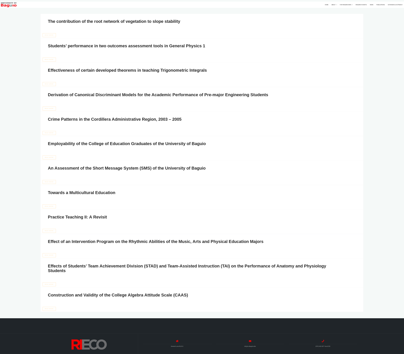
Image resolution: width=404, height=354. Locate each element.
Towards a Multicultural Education (81, 192)
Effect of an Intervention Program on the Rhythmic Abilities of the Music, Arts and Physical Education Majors (155, 241)
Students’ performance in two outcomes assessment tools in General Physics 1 (126, 46)
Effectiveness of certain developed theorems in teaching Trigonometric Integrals (127, 70)
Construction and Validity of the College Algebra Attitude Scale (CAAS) (118, 295)
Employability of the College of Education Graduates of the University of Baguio (127, 143)
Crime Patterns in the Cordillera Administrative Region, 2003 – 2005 (114, 119)
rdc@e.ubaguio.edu (250, 346)
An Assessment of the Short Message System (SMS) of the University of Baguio (127, 168)
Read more (49, 35)
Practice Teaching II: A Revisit (77, 217)
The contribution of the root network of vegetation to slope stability (114, 21)
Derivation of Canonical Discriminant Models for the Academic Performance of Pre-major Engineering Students (158, 94)
